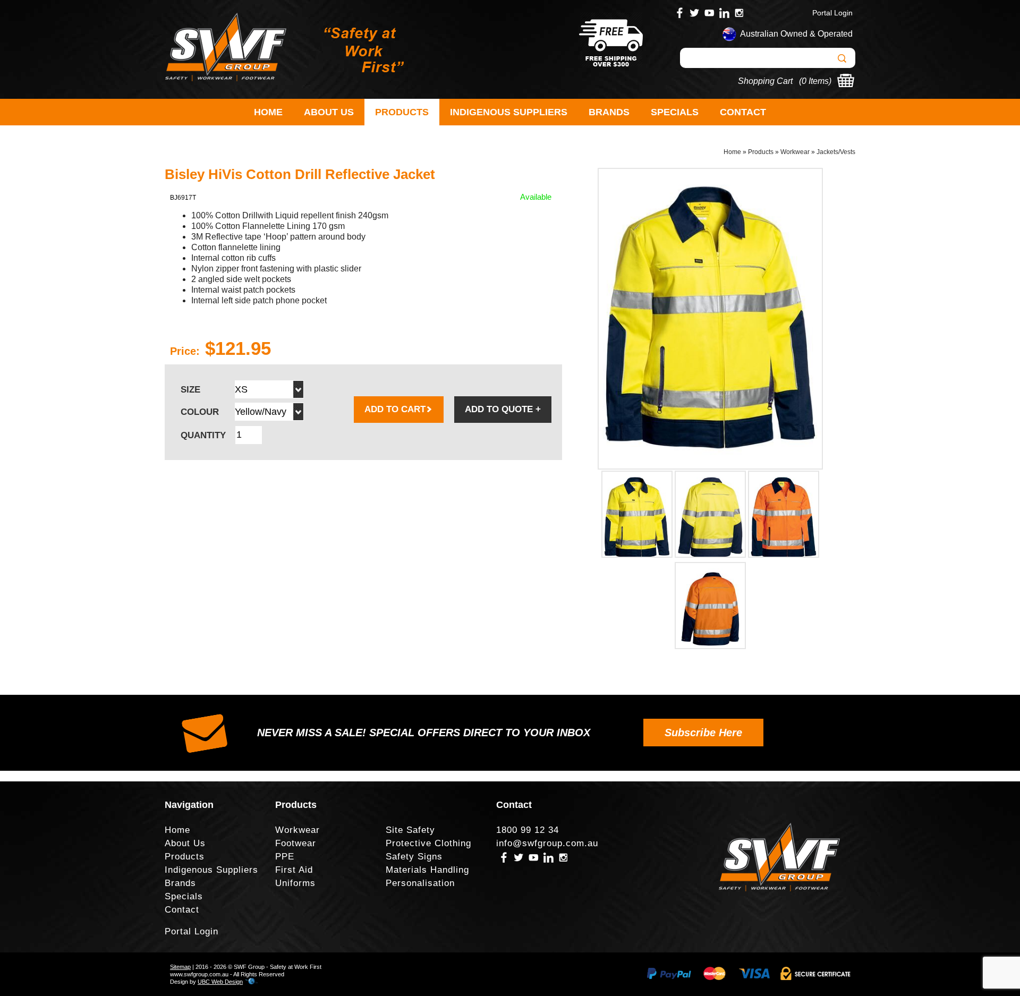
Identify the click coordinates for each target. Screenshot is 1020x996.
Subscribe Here (703, 732)
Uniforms (295, 883)
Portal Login (832, 12)
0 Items (815, 81)
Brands (609, 112)
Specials (675, 112)
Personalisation (420, 883)
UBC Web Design (220, 981)
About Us (329, 112)
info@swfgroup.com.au (547, 843)
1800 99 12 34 (527, 830)
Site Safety (410, 830)
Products (402, 112)
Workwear (795, 152)
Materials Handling (427, 870)
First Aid (294, 870)
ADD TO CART (395, 409)
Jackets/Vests (836, 152)
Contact (743, 112)
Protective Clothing (428, 843)
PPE (284, 857)
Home (268, 112)
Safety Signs (414, 857)
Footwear (295, 843)
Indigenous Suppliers (508, 112)
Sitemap (180, 967)
